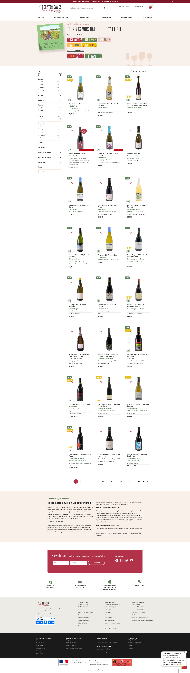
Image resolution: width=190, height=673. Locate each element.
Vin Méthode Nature (83, 620)
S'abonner (96, 562)
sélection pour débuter (130, 528)
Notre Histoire (39, 645)
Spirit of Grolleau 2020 (77, 153)
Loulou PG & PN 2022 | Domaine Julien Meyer (109, 405)
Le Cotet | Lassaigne (134, 153)
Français (182, 671)
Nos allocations (126, 17)
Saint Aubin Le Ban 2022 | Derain (107, 305)
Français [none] (121, 6)
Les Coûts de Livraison (138, 612)
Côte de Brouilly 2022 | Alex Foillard (108, 206)
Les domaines (147, 17)
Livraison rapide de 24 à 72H (80, 586)
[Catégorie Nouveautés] (93, 56)
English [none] (128, 6)
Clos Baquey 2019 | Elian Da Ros (109, 454)
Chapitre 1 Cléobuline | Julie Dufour (108, 154)
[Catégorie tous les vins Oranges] (74, 45)
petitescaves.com (71, 642)
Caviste (130, 645)
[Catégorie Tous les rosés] (104, 40)
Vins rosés (108, 615)
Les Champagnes (110, 620)
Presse (80, 626)
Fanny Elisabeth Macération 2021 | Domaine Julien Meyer (137, 104)
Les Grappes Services (103, 649)
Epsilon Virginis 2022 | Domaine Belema (138, 405)
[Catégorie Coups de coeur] (75, 56)
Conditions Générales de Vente (140, 617)
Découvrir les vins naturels (85, 612)
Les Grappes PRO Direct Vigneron (107, 642)
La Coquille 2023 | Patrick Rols (79, 404)
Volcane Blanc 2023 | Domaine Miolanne (79, 256)
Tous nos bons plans (110, 607)
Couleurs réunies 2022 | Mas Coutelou (137, 355)
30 (138, 481)
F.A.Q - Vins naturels (138, 609)
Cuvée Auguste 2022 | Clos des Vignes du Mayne (138, 256)
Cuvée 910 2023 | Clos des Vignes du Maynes (136, 305)
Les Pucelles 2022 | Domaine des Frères (137, 455)
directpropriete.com (71, 645)
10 (102, 481)
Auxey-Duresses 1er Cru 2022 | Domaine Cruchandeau (108, 355)
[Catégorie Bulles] (89, 45)
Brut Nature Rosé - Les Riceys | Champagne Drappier (79, 355)
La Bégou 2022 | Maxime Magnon (77, 305)
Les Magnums (109, 626)
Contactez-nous (139, 585)
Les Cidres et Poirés (110, 628)
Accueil (69, 24)
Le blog (80, 609)
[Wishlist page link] (40, 6)
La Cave (41, 17)
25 (129, 481)
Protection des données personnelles (142, 620)
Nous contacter (136, 604)
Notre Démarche (40, 648)
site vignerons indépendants (74, 648)
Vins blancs (108, 609)
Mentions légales (136, 615)
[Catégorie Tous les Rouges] (74, 40)
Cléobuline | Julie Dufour (77, 104)
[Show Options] (85, 563)
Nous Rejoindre (40, 651)
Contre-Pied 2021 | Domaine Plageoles (137, 206)
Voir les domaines (83, 607)
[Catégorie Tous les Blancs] (89, 40)
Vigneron (130, 648)
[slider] (38, 75)
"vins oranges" (109, 617)
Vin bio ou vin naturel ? (84, 617)
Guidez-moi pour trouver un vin (113, 604)
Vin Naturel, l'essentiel (84, 615)
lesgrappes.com (70, 640)
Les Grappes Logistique (104, 652)
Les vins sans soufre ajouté (112, 623)
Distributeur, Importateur (134, 642)
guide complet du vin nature (117, 513)
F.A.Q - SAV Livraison (138, 607)
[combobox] (78, 563)
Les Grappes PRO (102, 640)
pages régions (129, 519)
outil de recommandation (115, 533)
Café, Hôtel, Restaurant (134, 640)
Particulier (130, 651)
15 (111, 481)
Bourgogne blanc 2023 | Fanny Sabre (79, 206)
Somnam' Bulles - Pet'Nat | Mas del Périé (109, 104)
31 (143, 481)
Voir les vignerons (83, 604)
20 (120, 481)
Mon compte (139, 6)
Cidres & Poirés (82, 623)
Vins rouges (108, 612)
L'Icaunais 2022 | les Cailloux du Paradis (80, 455)
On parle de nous (40, 642)
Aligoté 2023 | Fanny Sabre (107, 255)
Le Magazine (39, 653)
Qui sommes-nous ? (41, 640)
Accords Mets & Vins (61, 17)
